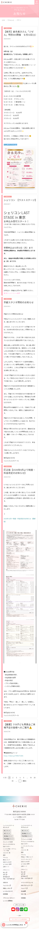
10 (31, 777)
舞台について (6, 860)
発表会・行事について (27, 857)
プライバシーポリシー (9, 898)
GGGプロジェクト (26, 885)
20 (35, 777)
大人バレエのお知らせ (9, 844)
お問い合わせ (18, 905)
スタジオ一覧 (6, 853)
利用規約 (23, 898)
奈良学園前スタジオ (9, 839)
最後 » (25, 781)
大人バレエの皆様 (8, 842)
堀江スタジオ (7, 830)
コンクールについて (26, 859)
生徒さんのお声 (7, 862)
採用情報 (5, 894)
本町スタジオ (7, 833)
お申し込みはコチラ (10, 145)
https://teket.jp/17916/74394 (13, 756)
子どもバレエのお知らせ (27, 841)
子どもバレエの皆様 (26, 839)
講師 (4, 855)
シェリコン (6, 885)
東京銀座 (5, 877)
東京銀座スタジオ (8, 836)
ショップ (23, 888)
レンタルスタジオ (8, 891)
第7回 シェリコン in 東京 (12, 293)
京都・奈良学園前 (8, 879)
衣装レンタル (6, 888)
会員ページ (6, 866)
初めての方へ (6, 846)
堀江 (4, 872)
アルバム (5, 857)
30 (12, 781)
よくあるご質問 (7, 864)
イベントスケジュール (27, 882)
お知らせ (5, 882)
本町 (4, 874)
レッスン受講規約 (8, 901)
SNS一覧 (23, 894)
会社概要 (23, 891)
